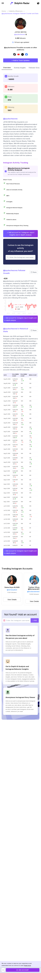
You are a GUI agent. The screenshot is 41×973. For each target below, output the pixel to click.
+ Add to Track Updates (20, 60)
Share (35, 272)
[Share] (3, 970)
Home (4, 11)
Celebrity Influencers (16, 11)
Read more (27, 965)
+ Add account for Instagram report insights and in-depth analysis (20, 233)
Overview (7, 68)
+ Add (35, 620)
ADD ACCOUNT (24, 970)
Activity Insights (20, 68)
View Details (12, 600)
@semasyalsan (12, 590)
